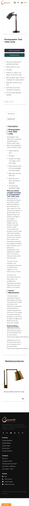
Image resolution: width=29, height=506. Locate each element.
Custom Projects (7, 451)
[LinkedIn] (15, 433)
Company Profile (7, 461)
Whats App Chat (9, 484)
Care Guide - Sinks (7, 469)
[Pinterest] (22, 433)
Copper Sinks (6, 445)
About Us (5, 458)
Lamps (11, 101)
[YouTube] (10, 433)
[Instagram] (7, 433)
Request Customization (14, 50)
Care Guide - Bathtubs (8, 466)
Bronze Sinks (6, 448)
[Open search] (18, 2)
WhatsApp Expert (14, 55)
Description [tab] (11, 113)
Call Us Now (8, 479)
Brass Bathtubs (6, 443)
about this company (13, 323)
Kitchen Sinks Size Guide (9, 463)
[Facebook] (3, 433)
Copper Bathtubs (7, 440)
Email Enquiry (9, 481)
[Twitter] (18, 433)
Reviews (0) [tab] (11, 119)
